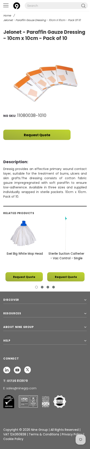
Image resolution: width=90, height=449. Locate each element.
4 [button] (53, 287)
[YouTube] (17, 370)
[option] (45, 84)
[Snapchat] (7, 370)
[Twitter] (27, 370)
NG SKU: (9, 116)
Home (7, 15)
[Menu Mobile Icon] (6, 5)
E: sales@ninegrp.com (19, 388)
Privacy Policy (72, 434)
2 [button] (42, 287)
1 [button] (36, 287)
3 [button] (48, 287)
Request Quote (37, 135)
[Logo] (16, 5)
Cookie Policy (13, 439)
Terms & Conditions (44, 434)
